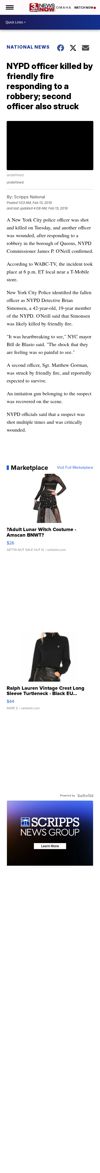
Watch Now (84, 7)
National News (28, 47)
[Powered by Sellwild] (85, 796)
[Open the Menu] (9, 7)
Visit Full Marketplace (75, 468)
